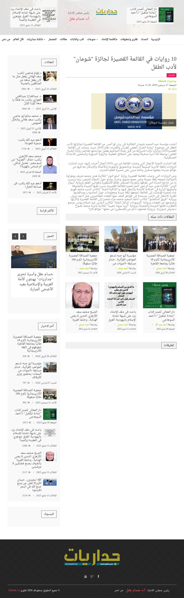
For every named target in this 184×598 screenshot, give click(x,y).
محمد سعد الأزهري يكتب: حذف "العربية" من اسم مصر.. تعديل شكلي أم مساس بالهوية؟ (26, 161)
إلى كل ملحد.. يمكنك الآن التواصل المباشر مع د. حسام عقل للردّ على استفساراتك (34, 276)
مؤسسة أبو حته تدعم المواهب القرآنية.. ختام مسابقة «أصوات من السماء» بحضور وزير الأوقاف (122, 264)
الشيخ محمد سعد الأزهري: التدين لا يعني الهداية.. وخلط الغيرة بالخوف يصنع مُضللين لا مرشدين (82, 320)
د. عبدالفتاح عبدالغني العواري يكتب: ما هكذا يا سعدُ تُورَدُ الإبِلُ (26, 100)
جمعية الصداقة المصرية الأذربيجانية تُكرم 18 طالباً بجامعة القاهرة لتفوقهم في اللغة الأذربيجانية (160, 264)
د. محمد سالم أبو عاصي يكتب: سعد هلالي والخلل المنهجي (26, 119)
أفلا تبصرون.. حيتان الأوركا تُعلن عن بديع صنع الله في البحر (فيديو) (29, 485)
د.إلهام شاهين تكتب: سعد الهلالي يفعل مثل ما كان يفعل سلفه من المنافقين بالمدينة (26, 78)
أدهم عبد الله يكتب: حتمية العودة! (29, 141)
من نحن (118, 590)
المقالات (49, 62)
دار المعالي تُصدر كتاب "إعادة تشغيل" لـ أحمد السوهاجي (143, 12)
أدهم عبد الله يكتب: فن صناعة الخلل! (27, 185)
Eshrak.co (14, 590)
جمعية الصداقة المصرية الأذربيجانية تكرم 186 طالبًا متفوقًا (83, 260)
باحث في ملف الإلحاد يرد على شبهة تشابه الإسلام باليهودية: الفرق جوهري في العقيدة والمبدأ (25, 14)
